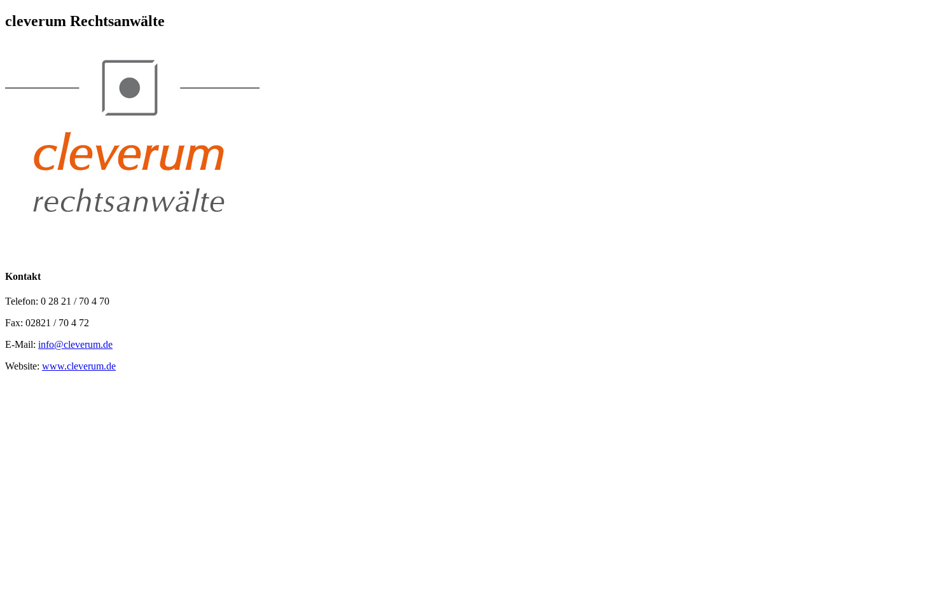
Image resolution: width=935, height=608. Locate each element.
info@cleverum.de (75, 344)
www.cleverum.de (79, 366)
